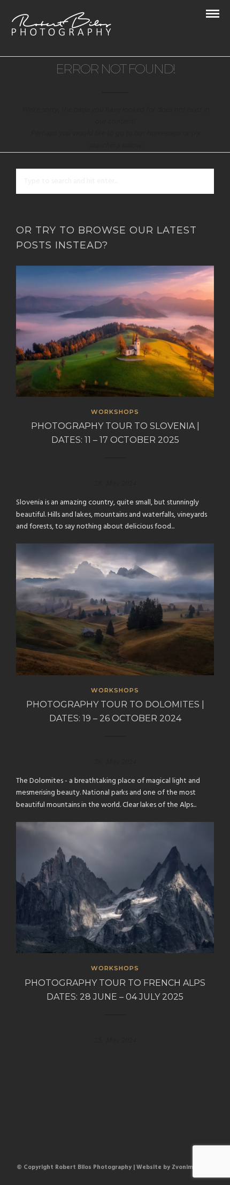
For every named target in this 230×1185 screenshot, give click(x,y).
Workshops (115, 412)
